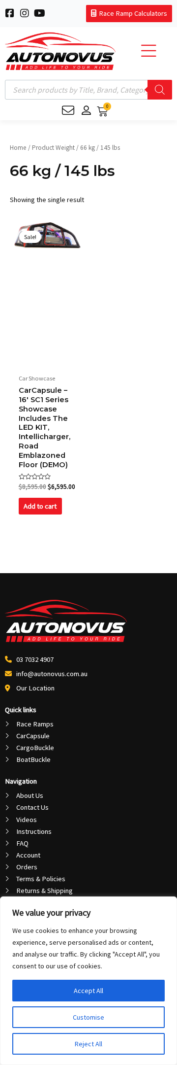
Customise (88, 1017)
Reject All (88, 1043)
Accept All (88, 990)
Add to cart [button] (40, 506)
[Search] (160, 90)
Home (18, 147)
